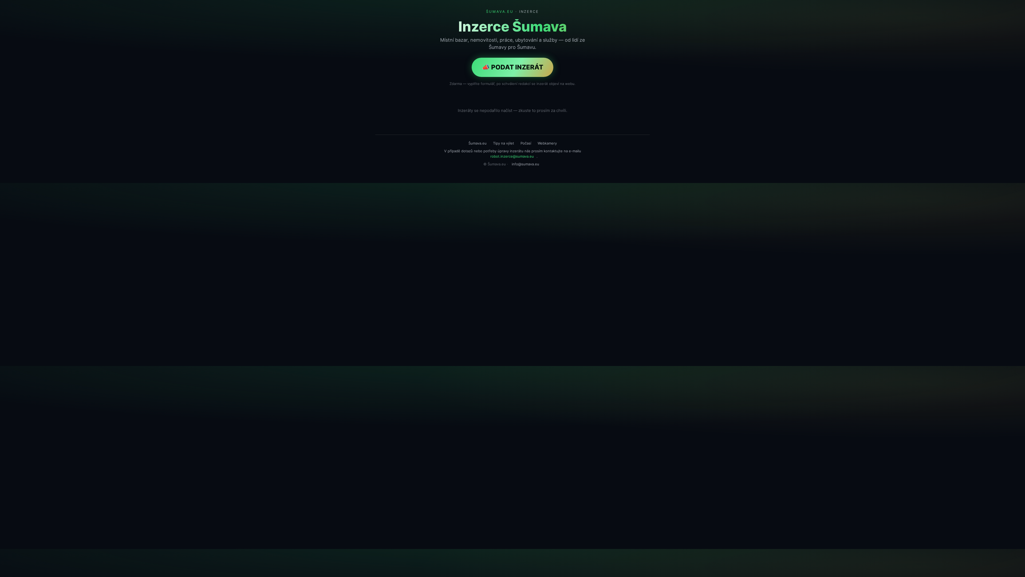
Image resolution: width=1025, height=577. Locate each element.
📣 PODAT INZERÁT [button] (512, 67)
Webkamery (547, 143)
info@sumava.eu (525, 164)
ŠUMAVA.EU (500, 11)
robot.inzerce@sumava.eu (512, 156)
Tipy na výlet (503, 143)
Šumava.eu (477, 143)
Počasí (526, 143)
